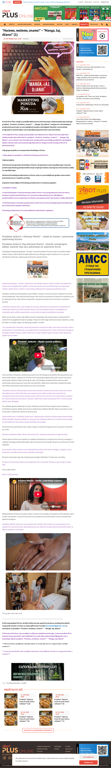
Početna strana (5, 24)
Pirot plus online (18, 13)
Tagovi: (4, 683)
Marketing (105, 2)
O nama (80, 2)
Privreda (37, 24)
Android (102, 50)
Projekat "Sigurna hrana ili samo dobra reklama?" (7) (61, 719)
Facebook (3, 2)
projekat (23, 683)
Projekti (84, 24)
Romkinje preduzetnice (14, 683)
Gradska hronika (48, 24)
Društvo (12, 24)
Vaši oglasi (94, 24)
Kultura (59, 24)
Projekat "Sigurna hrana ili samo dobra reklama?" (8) (26, 719)
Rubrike (74, 24)
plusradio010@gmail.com (55, 626)
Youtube (9, 2)
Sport (67, 24)
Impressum (88, 2)
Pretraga (102, 24)
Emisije (56, 749)
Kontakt (96, 2)
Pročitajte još (13, 689)
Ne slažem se (88, 757)
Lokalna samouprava (24, 24)
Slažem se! (88, 762)
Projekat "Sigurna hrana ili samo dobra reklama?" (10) (26, 701)
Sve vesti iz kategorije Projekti (38, 730)
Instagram (6, 2)
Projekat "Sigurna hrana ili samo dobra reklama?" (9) (61, 701)
